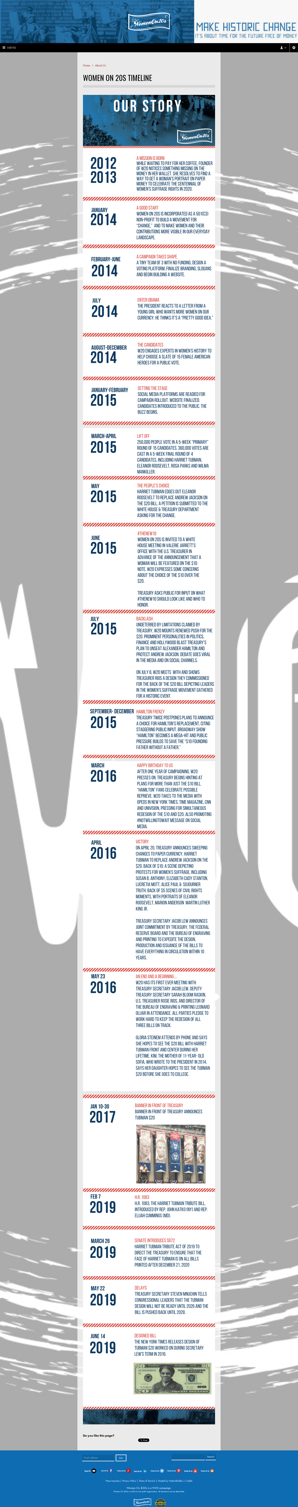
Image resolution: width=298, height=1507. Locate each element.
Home (86, 65)
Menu (11, 48)
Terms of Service (147, 1481)
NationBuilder (176, 1481)
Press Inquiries (113, 1481)
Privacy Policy (129, 1481)
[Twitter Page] (157, 1470)
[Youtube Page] (190, 1470)
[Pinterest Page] (174, 1470)
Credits (188, 1481)
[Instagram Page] (207, 1470)
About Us (100, 65)
